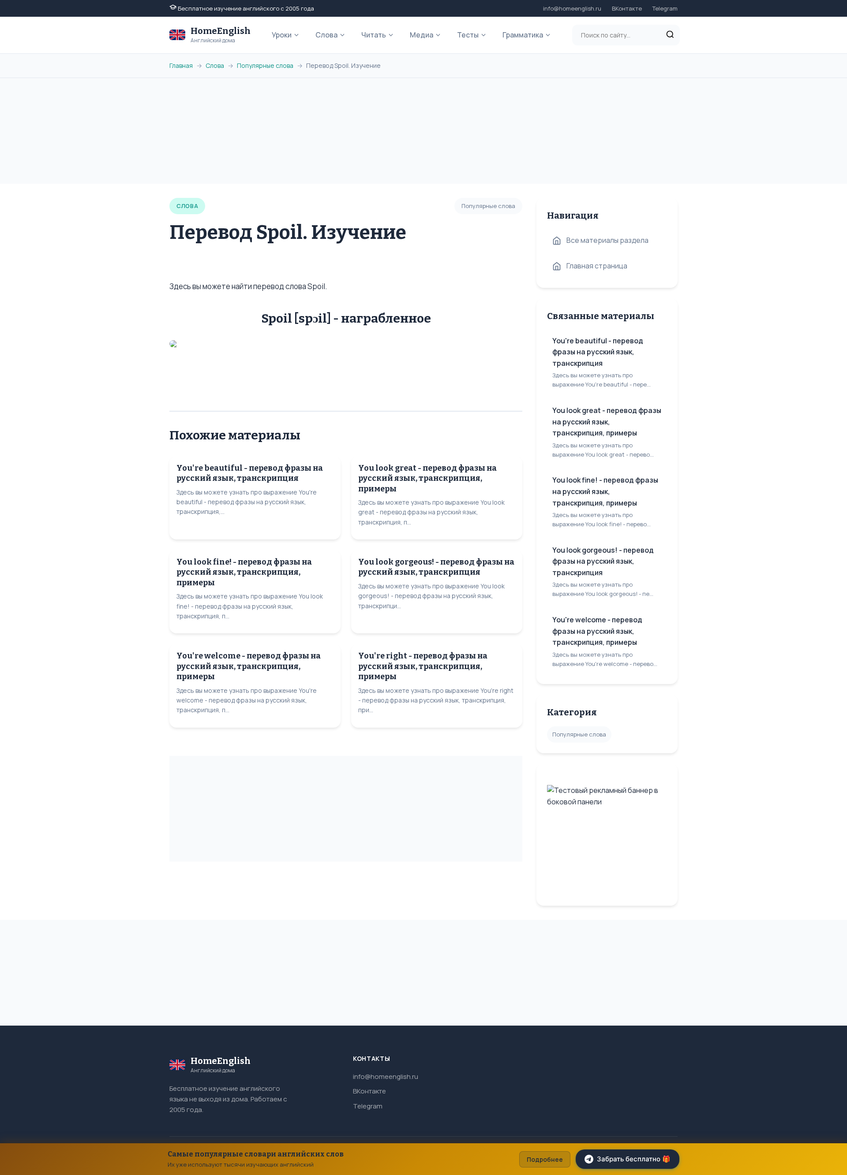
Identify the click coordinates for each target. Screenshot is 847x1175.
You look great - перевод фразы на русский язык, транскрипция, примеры (427, 478)
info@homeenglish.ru (572, 8)
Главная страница (596, 266)
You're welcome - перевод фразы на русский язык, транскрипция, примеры (248, 666)
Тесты (468, 35)
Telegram (665, 8)
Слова (326, 35)
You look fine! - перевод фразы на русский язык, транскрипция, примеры (244, 572)
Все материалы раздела (607, 240)
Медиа (421, 35)
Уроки (282, 35)
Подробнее (545, 1159)
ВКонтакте (627, 8)
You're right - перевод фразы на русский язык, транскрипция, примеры (422, 666)
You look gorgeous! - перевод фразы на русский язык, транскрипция (436, 567)
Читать (373, 35)
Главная (181, 65)
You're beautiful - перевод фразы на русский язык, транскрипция (249, 473)
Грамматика (522, 35)
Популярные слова (265, 65)
